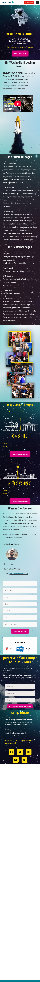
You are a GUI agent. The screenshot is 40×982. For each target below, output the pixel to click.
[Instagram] (28, 752)
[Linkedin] (24, 760)
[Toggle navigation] (8, 2)
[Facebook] (11, 752)
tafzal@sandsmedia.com (19, 574)
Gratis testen (29, 2)
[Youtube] (16, 760)
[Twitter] (20, 752)
